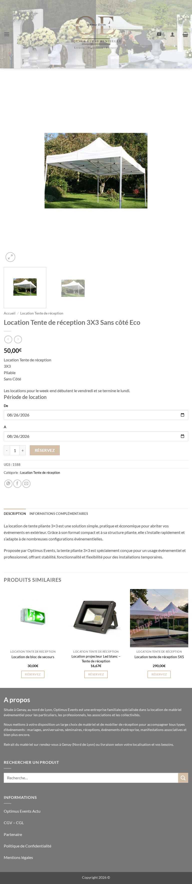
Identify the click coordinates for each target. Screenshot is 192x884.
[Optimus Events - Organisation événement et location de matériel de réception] (96, 34)
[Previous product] (18, 339)
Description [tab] (15, 514)
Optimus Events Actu (22, 811)
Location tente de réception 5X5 (159, 657)
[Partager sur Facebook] (17, 484)
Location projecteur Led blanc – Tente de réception (96, 658)
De (6, 405)
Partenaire (13, 834)
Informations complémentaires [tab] (59, 514)
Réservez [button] (32, 674)
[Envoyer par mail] (26, 484)
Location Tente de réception (41, 313)
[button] (7, 34)
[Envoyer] (183, 778)
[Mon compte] (172, 34)
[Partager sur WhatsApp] (8, 484)
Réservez (45, 450)
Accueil (10, 313)
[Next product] (8, 339)
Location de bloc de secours (33, 657)
